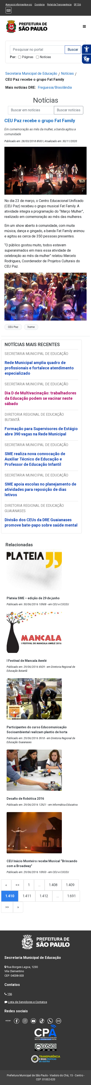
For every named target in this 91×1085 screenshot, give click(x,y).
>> (7, 907)
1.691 (71, 896)
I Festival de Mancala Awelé (27, 660)
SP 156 (77, 4)
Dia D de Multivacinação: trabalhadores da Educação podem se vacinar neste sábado (40, 398)
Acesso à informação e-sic (19, 4)
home (31, 327)
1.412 (44, 896)
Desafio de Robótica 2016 (25, 798)
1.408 (53, 885)
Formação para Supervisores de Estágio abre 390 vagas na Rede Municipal (41, 431)
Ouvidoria (39, 4)
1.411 (27, 896)
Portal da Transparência (59, 4)
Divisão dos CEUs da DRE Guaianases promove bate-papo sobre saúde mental (41, 522)
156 (9, 994)
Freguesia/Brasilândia (55, 87)
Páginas (27, 57)
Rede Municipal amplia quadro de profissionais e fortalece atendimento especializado (39, 368)
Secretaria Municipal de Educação (31, 73)
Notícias (45, 57)
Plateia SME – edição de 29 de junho (33, 598)
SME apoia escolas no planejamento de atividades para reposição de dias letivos (40, 489)
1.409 (70, 885)
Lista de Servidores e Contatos (27, 1002)
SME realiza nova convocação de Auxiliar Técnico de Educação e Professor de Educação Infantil (35, 459)
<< (17, 885)
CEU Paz (13, 327)
